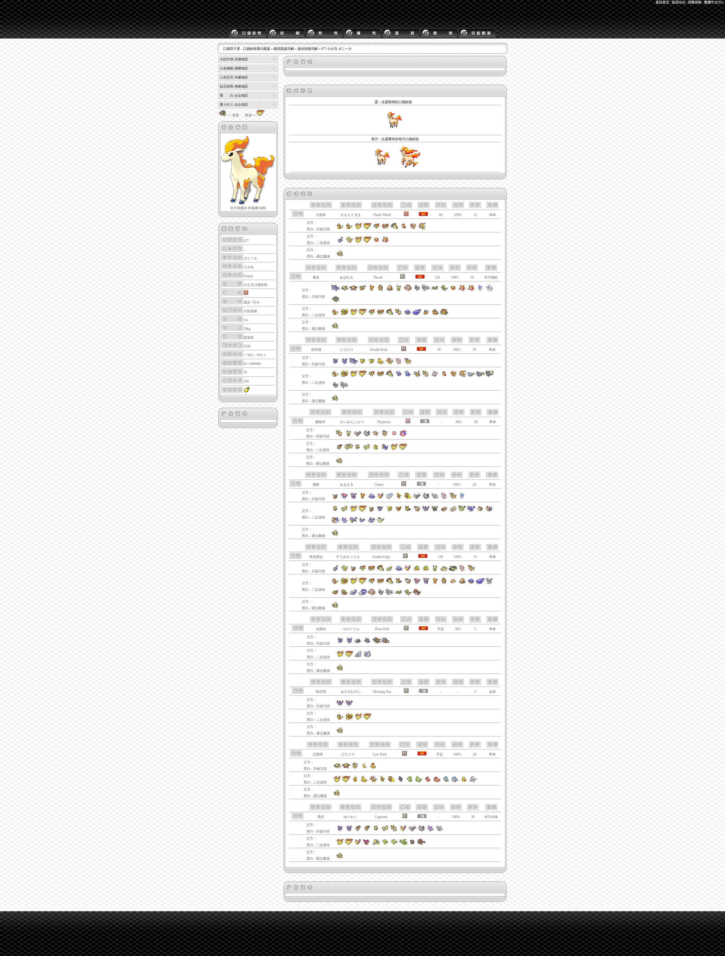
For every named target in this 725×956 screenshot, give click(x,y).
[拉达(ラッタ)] (349, 242)
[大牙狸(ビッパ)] (335, 594)
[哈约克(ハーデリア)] (489, 511)
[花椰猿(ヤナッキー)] (418, 781)
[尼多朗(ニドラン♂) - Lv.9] (335, 363)
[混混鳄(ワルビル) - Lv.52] (444, 290)
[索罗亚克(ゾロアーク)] (421, 844)
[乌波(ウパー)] (398, 376)
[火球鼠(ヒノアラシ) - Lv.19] (376, 228)
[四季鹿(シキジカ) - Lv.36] (444, 498)
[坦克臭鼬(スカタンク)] (362, 594)
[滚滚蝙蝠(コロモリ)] (362, 522)
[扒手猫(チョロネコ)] (344, 522)
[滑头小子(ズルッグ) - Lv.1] (364, 768)
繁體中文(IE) (714, 2)
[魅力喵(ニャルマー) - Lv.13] (357, 435)
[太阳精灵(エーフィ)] (425, 511)
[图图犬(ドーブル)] (340, 256)
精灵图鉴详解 (284, 49)
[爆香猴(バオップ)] (427, 781)
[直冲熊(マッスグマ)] (453, 511)
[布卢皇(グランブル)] (425, 583)
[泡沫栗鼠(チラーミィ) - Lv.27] (435, 498)
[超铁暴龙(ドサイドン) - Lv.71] (376, 643)
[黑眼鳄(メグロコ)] (398, 594)
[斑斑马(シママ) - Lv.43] (416, 290)
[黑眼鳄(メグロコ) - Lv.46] (435, 290)
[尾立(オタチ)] (407, 511)
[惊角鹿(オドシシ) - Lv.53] (394, 830)
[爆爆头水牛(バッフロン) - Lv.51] (335, 301)
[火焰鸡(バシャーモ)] (373, 781)
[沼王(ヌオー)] (407, 376)
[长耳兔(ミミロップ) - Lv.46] (407, 498)
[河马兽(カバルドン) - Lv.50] (453, 570)
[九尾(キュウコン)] (348, 449)
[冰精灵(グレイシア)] (471, 511)
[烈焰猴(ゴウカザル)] (462, 376)
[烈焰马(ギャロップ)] (409, 169)
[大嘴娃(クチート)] (376, 844)
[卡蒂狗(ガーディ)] (335, 314)
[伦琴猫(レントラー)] (489, 376)
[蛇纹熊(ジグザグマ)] (444, 511)
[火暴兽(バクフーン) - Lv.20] (394, 228)
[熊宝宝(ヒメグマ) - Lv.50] (371, 290)
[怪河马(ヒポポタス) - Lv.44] (444, 570)
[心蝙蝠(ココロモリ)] (371, 522)
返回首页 (662, 2)
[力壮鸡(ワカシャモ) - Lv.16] (380, 363)
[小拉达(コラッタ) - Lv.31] (335, 570)
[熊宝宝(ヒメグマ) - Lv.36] (362, 498)
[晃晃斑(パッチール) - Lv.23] (348, 435)
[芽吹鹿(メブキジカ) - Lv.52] (471, 570)
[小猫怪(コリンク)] (471, 376)
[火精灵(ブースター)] (398, 511)
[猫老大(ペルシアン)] (366, 449)
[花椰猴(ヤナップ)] (409, 781)
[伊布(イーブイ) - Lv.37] (353, 570)
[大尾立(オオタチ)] (416, 511)
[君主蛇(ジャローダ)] (403, 844)
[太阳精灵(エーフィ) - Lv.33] (349, 705)
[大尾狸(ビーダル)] (344, 594)
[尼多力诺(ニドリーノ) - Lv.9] (344, 363)
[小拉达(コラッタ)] (340, 242)
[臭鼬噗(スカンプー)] (353, 594)
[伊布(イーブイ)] (371, 511)
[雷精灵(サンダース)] (389, 511)
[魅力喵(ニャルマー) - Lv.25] (416, 498)
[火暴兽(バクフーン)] (389, 314)
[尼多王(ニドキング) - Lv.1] (353, 363)
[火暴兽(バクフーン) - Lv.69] (380, 570)
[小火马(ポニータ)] (381, 169)
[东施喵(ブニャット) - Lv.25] (425, 498)
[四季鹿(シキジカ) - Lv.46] (462, 570)
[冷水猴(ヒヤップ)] (445, 781)
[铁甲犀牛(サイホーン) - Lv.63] (358, 643)
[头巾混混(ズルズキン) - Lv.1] (373, 768)
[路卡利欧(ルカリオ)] (400, 781)
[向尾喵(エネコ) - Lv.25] (380, 498)
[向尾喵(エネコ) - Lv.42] (407, 570)
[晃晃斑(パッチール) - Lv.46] (435, 570)
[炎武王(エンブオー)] (444, 314)
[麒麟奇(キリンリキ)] (416, 376)
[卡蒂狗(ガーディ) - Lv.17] (349, 228)
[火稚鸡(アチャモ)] (355, 781)
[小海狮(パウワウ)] (358, 656)
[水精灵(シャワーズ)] (380, 511)
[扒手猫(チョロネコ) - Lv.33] (430, 830)
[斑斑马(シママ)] (335, 387)
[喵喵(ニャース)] (357, 449)
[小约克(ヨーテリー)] (480, 511)
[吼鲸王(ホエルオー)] (416, 314)
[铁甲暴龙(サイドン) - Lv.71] (367, 643)
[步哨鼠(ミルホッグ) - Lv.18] (384, 435)
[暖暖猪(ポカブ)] (425, 314)
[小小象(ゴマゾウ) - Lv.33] (371, 498)
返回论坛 (678, 2)
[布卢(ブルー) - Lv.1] (344, 498)
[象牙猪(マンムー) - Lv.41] (407, 290)
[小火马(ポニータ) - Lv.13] (358, 228)
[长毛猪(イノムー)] (462, 583)
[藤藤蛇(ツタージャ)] (385, 844)
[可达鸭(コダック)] (375, 449)
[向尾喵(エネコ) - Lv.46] (403, 830)
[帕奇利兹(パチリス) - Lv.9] (389, 498)
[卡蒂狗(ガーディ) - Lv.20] (340, 228)
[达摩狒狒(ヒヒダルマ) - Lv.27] (462, 290)
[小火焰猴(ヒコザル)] (444, 376)
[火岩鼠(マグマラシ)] (380, 314)
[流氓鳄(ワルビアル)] (416, 594)
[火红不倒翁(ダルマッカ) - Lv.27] (453, 290)
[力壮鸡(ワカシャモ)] (364, 781)
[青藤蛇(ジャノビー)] (394, 844)
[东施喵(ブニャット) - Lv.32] (421, 830)
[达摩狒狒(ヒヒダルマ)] (385, 242)
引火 (256, 302)
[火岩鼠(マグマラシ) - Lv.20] (385, 228)
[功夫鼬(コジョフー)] (463, 781)
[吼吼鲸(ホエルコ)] (407, 314)
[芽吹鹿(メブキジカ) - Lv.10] (407, 363)
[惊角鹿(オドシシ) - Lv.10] (339, 435)
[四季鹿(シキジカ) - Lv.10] (398, 363)
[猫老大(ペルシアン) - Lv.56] (385, 830)
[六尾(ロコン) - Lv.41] (357, 830)
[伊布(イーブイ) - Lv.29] (335, 498)
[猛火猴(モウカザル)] (453, 376)
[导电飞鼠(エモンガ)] (380, 522)
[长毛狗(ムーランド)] (335, 522)
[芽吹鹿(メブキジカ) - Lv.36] (453, 498)
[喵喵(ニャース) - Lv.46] (376, 830)
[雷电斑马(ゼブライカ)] (344, 387)
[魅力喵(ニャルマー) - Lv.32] (412, 830)
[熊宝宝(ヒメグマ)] (435, 583)
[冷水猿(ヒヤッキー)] (454, 781)
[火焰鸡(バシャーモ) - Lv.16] (389, 363)
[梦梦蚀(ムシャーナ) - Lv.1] (403, 435)
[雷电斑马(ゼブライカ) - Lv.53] (425, 290)
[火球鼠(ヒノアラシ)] (371, 314)
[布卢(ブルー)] (416, 583)
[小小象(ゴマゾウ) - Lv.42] (398, 570)
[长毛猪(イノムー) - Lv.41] (389, 290)
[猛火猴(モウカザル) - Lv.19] (412, 228)
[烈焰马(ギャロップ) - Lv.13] (367, 228)
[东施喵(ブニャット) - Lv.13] (366, 435)
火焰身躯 (250, 311)
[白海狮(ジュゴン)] (367, 656)
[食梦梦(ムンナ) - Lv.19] (393, 435)
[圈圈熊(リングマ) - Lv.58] (380, 290)
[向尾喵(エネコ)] (357, 844)
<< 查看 (233, 115)
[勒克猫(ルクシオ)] (480, 376)
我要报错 (694, 2)
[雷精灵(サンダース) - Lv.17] (362, 363)
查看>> (250, 115)
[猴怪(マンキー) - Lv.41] (344, 290)
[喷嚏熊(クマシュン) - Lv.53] (480, 290)
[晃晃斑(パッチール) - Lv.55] (398, 290)
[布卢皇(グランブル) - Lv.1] (353, 498)
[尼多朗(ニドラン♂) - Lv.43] (339, 830)
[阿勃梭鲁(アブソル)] (489, 583)
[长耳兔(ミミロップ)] (391, 781)
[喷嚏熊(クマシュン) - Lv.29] (462, 498)
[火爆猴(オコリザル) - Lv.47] (353, 290)
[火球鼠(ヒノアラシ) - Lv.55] (362, 570)
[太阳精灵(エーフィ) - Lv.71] (340, 705)
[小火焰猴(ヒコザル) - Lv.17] (403, 228)
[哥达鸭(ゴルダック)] (384, 449)
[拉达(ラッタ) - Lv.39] (344, 570)
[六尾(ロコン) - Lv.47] (367, 830)
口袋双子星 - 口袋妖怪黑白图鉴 (246, 49)
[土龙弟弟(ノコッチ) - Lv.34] (389, 570)
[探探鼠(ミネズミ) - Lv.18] (375, 435)
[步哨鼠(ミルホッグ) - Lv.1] (355, 768)
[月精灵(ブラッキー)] (435, 511)
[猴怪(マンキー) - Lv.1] (337, 768)
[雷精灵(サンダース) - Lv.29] (371, 363)
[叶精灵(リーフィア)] (462, 511)
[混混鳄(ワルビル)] (407, 594)
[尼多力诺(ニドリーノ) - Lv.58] (349, 643)
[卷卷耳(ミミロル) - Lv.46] (398, 498)
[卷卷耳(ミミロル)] (382, 781)
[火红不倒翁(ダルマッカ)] (376, 242)
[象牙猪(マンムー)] (371, 594)
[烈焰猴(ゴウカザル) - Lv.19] (421, 228)
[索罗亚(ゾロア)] (412, 844)
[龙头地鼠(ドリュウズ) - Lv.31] (385, 643)
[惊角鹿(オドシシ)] (398, 314)
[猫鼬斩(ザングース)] (435, 376)
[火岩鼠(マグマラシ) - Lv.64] (371, 570)
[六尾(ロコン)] (339, 449)
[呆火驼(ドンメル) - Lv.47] (425, 570)
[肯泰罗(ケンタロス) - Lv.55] (362, 290)
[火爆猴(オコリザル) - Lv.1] (346, 768)
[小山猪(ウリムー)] (453, 583)
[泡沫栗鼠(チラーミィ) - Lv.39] (439, 830)
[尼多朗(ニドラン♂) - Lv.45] (340, 643)
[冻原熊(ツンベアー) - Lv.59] (489, 290)
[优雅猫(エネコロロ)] (367, 844)
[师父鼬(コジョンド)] (472, 781)
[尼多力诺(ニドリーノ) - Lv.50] (348, 830)
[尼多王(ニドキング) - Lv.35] (335, 290)
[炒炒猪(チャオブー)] (435, 314)
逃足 (247, 302)
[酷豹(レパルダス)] (353, 522)
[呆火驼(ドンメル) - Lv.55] (416, 570)
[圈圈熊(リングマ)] (444, 583)
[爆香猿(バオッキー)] (436, 781)
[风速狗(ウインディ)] (344, 314)
